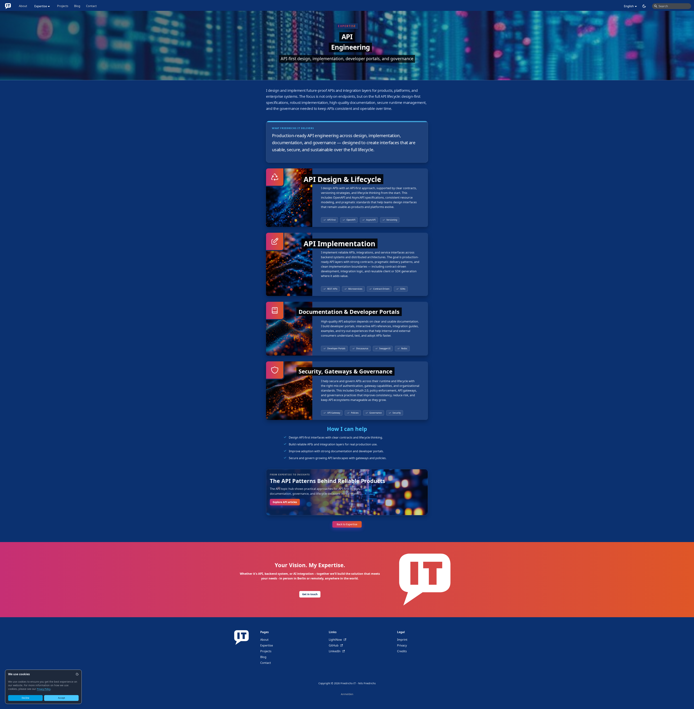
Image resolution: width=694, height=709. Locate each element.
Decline (25, 697)
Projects (62, 6)
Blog (77, 6)
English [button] (629, 6)
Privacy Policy (43, 689)
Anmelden (347, 694)
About (23, 6)
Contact (91, 6)
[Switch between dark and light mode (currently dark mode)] (644, 6)
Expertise (266, 645)
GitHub (334, 645)
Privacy (402, 645)
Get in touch (310, 594)
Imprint (402, 640)
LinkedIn (334, 651)
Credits (402, 651)
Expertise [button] (40, 6)
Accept (61, 697)
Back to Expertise (347, 524)
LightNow (335, 640)
